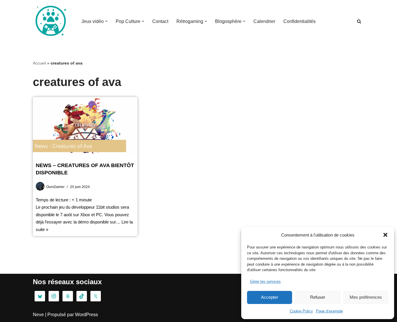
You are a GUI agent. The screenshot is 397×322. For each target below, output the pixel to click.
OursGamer (55, 187)
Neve (38, 314)
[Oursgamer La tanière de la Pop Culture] (50, 21)
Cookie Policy (301, 311)
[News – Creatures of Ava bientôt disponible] (85, 126)
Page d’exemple (329, 311)
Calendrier (264, 21)
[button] (385, 235)
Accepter (269, 297)
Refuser (317, 297)
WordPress (86, 314)
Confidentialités (299, 21)
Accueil (39, 63)
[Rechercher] (359, 21)
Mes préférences (366, 297)
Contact (160, 21)
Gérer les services (265, 281)
